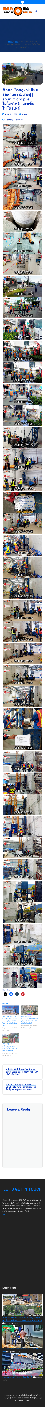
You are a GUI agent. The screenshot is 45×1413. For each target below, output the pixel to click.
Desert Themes (24, 1401)
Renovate (19, 120)
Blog (16, 41)
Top (3, 1214)
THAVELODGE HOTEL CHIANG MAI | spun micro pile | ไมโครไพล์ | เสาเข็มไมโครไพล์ (10, 1021)
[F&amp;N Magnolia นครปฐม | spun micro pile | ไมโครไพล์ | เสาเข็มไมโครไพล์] (29, 1010)
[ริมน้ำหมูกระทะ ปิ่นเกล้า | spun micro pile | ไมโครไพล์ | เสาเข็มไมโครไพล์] (10, 1038)
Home (10, 41)
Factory (9, 120)
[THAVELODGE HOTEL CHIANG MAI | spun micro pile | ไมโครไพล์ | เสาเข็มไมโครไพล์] (10, 1010)
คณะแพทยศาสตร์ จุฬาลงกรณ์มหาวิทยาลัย (17, 1377)
